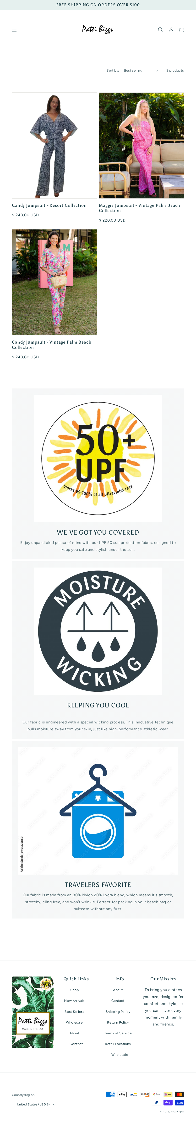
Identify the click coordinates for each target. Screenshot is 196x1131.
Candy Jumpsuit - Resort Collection (49, 205)
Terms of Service (118, 1033)
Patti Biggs (177, 1111)
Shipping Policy (118, 1012)
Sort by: (113, 71)
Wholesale (74, 1022)
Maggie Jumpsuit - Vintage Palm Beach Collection (139, 208)
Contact (76, 1044)
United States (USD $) (33, 1104)
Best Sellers (74, 1012)
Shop (74, 990)
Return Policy (118, 1022)
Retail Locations (118, 1044)
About (74, 1033)
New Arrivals (74, 1001)
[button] (14, 30)
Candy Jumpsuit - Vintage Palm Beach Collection (51, 345)
